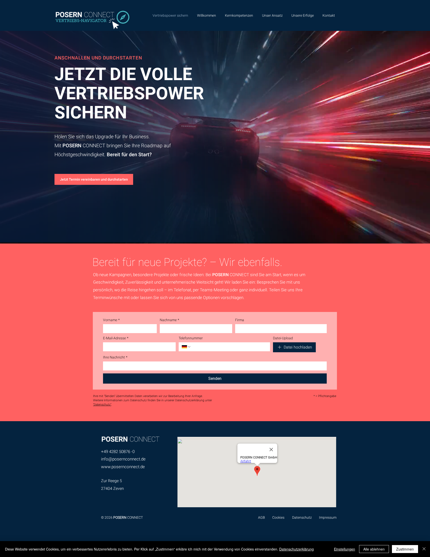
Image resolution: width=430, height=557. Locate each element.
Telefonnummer (191, 338)
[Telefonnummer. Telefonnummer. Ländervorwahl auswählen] (186, 347)
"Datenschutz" (102, 404)
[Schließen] (424, 549)
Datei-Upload (283, 338)
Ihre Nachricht (115, 357)
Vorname (111, 320)
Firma (239, 320)
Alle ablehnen (374, 549)
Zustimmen (405, 549)
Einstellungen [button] (344, 549)
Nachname (169, 320)
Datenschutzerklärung (296, 549)
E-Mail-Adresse (115, 338)
